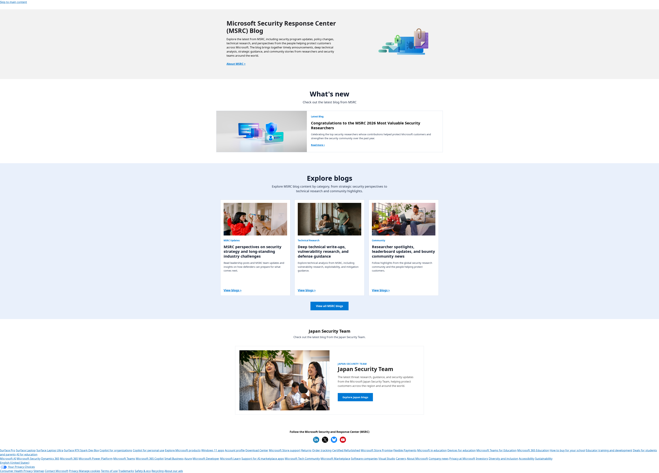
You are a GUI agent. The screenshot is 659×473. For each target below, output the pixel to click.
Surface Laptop (26, 450)
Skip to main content (13, 2)
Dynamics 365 (50, 458)
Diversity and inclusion (503, 458)
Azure (188, 458)
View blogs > (233, 290)
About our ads (173, 471)
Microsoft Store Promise (377, 450)
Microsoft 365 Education (533, 450)
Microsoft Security (29, 458)
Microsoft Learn (230, 458)
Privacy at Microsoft (462, 458)
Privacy (74, 471)
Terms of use (109, 471)
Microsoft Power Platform (96, 458)
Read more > (318, 145)
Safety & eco (143, 471)
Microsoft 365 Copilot (150, 458)
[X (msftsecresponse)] (325, 440)
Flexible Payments (405, 450)
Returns (306, 450)
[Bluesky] (334, 440)
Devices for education (461, 450)
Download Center (256, 450)
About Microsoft (417, 458)
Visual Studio (386, 458)
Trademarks (126, 471)
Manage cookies (89, 471)
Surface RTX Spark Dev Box (81, 450)
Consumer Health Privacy (16, 471)
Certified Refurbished (346, 450)
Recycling (158, 471)
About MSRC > (236, 64)
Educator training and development (609, 450)
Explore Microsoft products (183, 450)
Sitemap (38, 471)
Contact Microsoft (56, 471)
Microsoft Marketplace (335, 458)
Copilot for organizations (116, 450)
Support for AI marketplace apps (262, 458)
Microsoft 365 (69, 458)
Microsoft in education (432, 450)
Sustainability (543, 458)
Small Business (174, 458)
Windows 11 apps (212, 450)
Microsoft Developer (206, 458)
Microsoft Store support (284, 450)
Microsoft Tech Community (302, 458)
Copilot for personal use (148, 450)
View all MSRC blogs (329, 306)
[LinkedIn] (316, 440)
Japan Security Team (352, 363)
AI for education (26, 454)
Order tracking (322, 450)
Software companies (364, 458)
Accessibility (526, 458)
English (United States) (14, 463)
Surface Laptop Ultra (49, 450)
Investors (482, 458)
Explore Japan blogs (355, 397)
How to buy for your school (567, 450)
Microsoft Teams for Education (496, 450)
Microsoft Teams (124, 458)
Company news (439, 458)
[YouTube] (343, 440)
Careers (401, 458)
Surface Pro (7, 450)
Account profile (235, 450)
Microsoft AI (8, 458)
